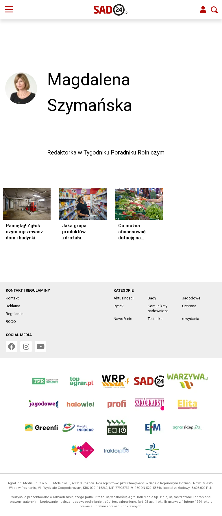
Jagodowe (191, 298)
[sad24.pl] (111, 9)
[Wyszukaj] (214, 9)
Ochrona (189, 306)
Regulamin (14, 314)
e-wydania (190, 318)
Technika (155, 318)
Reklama (13, 306)
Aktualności (124, 298)
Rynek (119, 306)
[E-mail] (196, 128)
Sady (152, 298)
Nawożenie (123, 318)
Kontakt (12, 298)
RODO (11, 321)
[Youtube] (40, 346)
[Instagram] (196, 142)
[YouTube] (211, 142)
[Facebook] (211, 128)
